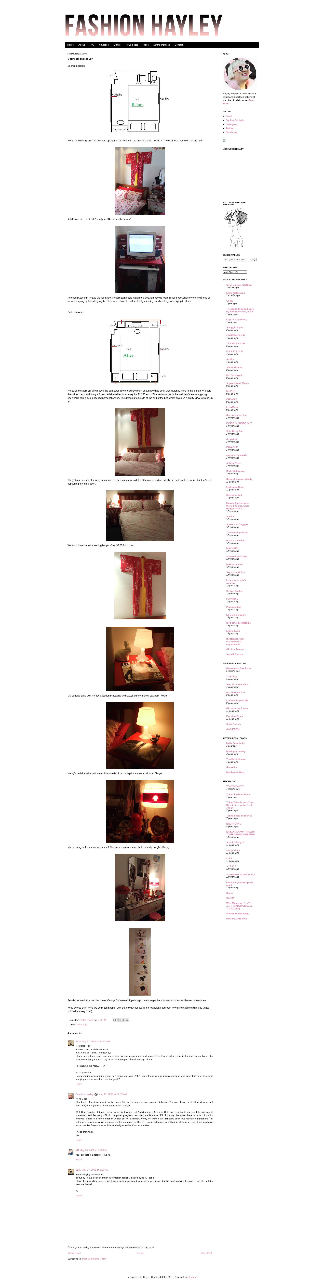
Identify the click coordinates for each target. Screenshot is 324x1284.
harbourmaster (234, 564)
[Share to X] (121, 1020)
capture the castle (236, 455)
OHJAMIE (231, 399)
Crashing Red (234, 495)
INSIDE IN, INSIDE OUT (239, 423)
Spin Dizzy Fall (234, 431)
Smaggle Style (234, 327)
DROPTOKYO (233, 823)
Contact (179, 44)
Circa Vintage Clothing (239, 285)
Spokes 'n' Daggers (237, 524)
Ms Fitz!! (231, 391)
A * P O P (231, 866)
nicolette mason (235, 692)
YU (77, 1150)
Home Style (82, 1024)
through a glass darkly (239, 479)
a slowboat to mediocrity (240, 874)
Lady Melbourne (235, 292)
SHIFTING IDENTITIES (238, 623)
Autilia (230, 359)
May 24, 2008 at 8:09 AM (95, 1169)
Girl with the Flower (237, 708)
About (81, 44)
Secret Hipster (234, 367)
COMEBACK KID (235, 335)
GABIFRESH (233, 729)
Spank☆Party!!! (235, 842)
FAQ (91, 44)
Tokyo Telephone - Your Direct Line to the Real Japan (240, 805)
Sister (229, 893)
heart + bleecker (235, 540)
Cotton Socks (234, 591)
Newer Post (74, 1253)
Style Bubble (233, 724)
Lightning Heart (235, 487)
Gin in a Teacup (235, 649)
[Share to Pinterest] (127, 1020)
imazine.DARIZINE (236, 918)
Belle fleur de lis (235, 743)
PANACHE (232, 447)
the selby (231, 767)
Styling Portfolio (161, 44)
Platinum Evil (233, 607)
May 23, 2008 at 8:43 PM (93, 1150)
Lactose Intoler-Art (237, 700)
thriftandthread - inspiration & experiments (235, 641)
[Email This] (114, 1020)
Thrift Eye (231, 676)
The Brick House (235, 759)
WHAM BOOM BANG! (238, 913)
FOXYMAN (232, 599)
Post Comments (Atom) (94, 1258)
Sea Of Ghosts (234, 654)
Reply (79, 1083)
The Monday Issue (237, 532)
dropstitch (232, 439)
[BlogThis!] (117, 1020)
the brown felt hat (236, 415)
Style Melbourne (235, 471)
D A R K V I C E (234, 351)
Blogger (192, 1277)
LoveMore (232, 407)
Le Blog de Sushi (236, 614)
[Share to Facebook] (124, 1020)
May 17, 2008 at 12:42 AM (96, 1041)
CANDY (230, 898)
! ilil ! (229, 858)
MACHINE (231, 548)
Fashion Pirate (234, 716)
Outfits (117, 44)
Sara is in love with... (238, 684)
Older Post (206, 1253)
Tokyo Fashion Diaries (239, 815)
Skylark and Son (235, 572)
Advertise (104, 44)
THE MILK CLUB (235, 343)
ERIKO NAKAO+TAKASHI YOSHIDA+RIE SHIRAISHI (240, 833)
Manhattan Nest (235, 772)
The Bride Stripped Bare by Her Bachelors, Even (240, 310)
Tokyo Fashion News (238, 794)
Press (146, 44)
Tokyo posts (131, 44)
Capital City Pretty (236, 319)
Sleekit (230, 516)
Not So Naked (234, 375)
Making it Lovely (235, 751)
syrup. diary (233, 850)
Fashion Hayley (87, 1020)
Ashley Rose (233, 463)
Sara (78, 1041)
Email (229, 116)
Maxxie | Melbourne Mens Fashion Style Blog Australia (237, 506)
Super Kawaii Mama (237, 383)
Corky (229, 300)
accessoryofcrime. (236, 556)
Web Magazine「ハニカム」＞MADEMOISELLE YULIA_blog (239, 906)
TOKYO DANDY (235, 786)
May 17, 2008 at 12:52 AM (113, 1094)
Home (70, 44)
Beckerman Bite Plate (238, 668)
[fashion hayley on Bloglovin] (236, 247)
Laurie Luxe (233, 631)
